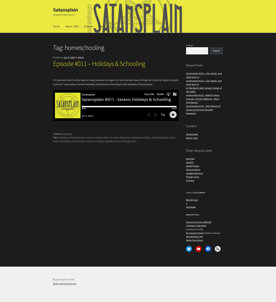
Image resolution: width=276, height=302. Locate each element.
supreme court (112, 141)
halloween (136, 137)
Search (189, 45)
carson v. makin (93, 137)
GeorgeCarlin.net (194, 236)
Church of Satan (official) (198, 222)
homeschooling (160, 137)
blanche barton (77, 137)
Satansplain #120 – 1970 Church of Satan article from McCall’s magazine (203, 110)
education (125, 137)
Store (102, 26)
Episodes (89, 26)
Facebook (190, 207)
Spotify (190, 162)
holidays (146, 137)
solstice (91, 141)
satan (56, 141)
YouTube (190, 158)
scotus (82, 141)
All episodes (192, 134)
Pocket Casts (192, 176)
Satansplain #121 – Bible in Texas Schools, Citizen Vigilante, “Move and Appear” (202, 99)
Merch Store (192, 199)
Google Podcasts (194, 173)
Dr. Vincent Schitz (195, 233)
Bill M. (81, 57)
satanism (65, 141)
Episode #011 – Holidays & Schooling (99, 63)
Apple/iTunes (192, 166)
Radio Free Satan (194, 240)
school (74, 141)
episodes (67, 133)
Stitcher (190, 180)
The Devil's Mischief (196, 225)
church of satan (111, 137)
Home (56, 26)
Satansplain (65, 10)
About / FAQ (71, 26)
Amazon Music (193, 169)
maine (172, 137)
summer (100, 141)
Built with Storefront (64, 283)
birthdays (63, 137)
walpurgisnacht (128, 141)
